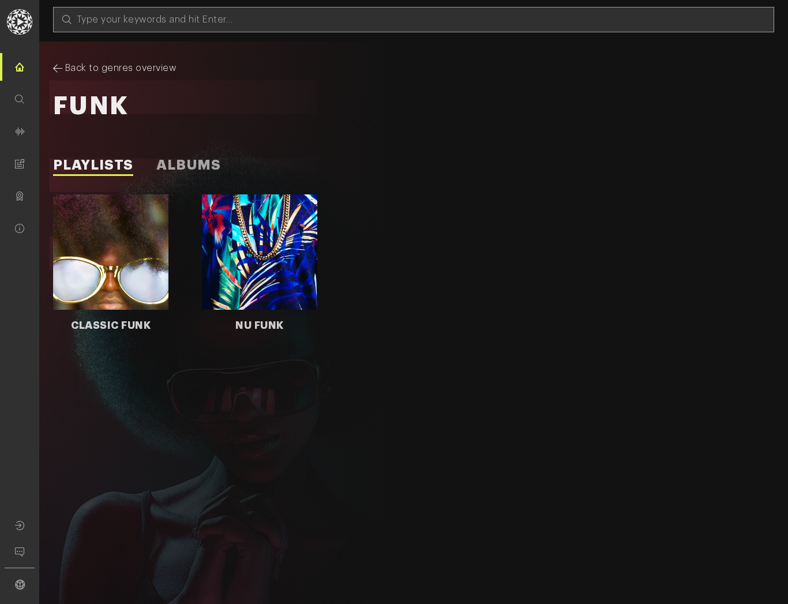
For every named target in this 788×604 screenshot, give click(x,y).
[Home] (19, 67)
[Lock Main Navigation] (39, 313)
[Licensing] (19, 196)
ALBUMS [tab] (188, 165)
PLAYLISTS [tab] (93, 165)
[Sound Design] (19, 131)
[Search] (19, 99)
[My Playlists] (19, 164)
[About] (19, 228)
